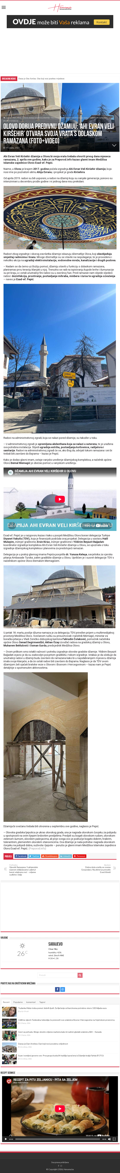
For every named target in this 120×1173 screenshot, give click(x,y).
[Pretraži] (80, 975)
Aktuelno (17, 117)
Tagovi (42, 1002)
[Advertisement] (60, 53)
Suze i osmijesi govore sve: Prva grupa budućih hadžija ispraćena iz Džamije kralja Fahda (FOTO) (59, 79)
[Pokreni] (5, 1139)
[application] (60, 1109)
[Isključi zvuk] (109, 1139)
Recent (6, 1002)
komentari (31, 1002)
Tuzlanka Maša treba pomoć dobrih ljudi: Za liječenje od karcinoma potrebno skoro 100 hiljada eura (62, 1008)
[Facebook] (57, 989)
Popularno (18, 1002)
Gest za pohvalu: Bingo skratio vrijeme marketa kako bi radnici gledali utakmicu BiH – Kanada (60, 1032)
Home (8, 117)
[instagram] (62, 989)
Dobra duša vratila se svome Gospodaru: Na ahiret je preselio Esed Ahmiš (96, 868)
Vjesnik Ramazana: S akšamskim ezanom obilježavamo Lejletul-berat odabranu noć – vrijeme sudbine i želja (23, 870)
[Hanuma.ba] (60, 7)
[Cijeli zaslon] (114, 1139)
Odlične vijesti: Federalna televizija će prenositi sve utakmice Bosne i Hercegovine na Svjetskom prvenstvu (66, 1020)
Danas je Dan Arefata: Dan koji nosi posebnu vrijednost (43, 1043)
